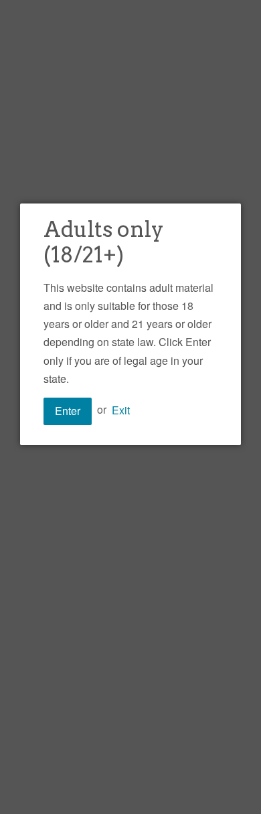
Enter (67, 410)
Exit (121, 409)
